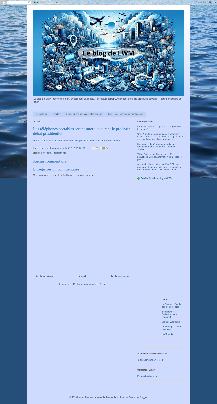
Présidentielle (59, 153)
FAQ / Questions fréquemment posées (125, 114)
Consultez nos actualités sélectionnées (84, 114)
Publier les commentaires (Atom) (89, 284)
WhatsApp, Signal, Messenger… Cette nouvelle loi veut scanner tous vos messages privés (159, 157)
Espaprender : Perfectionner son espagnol (170, 314)
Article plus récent (44, 276)
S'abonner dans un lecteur (150, 360)
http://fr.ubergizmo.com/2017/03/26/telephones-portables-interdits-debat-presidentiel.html (76, 140)
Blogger (143, 397)
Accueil (82, 276)
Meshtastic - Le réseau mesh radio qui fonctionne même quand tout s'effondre (156, 145)
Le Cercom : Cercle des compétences (171, 305)
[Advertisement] (160, 240)
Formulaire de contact (148, 376)
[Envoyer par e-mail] (93, 148)
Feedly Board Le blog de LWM (156, 178)
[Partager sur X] (100, 148)
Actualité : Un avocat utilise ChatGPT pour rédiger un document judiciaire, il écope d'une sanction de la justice (159, 167)
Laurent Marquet (85, 397)
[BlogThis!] (97, 148)
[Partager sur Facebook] (103, 148)
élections (47, 153)
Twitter (57, 114)
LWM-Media (167, 334)
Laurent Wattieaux (171, 322)
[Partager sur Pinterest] (106, 148)
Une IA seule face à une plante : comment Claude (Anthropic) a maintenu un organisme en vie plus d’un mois (160, 136)
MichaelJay (122, 397)
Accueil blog (41, 114)
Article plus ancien (120, 276)
